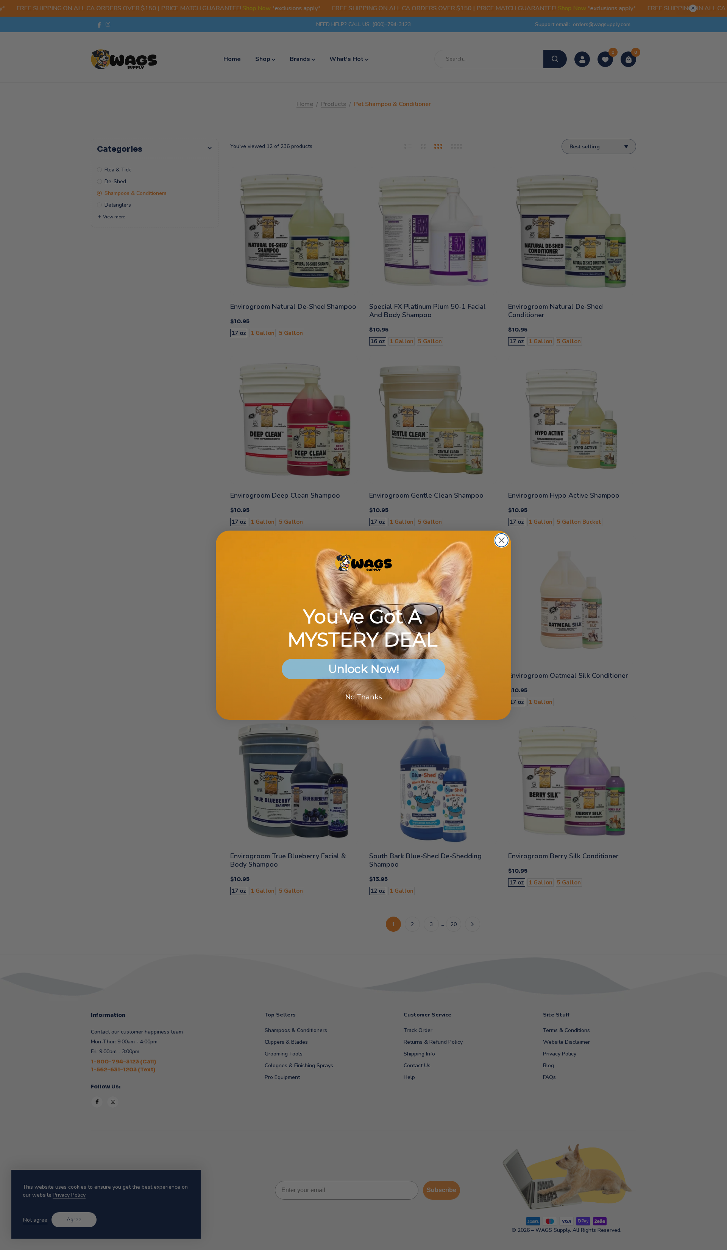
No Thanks (363, 697)
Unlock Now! (363, 669)
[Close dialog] (501, 540)
